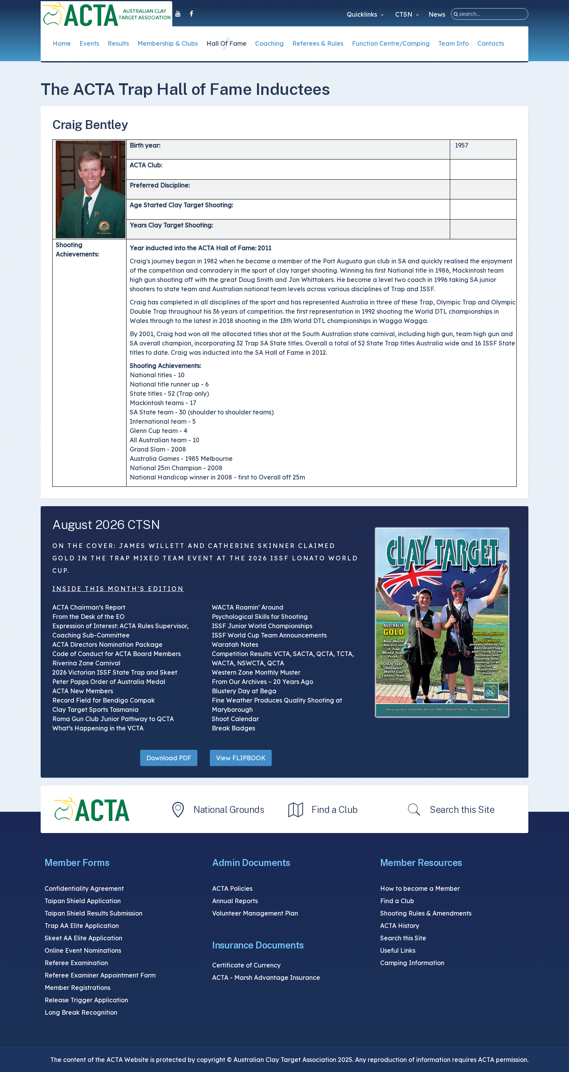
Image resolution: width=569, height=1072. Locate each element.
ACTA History (399, 925)
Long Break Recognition (81, 1012)
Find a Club (335, 809)
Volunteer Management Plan (255, 913)
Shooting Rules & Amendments (425, 913)
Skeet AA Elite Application (83, 938)
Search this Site (462, 809)
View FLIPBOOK (241, 758)
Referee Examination (76, 963)
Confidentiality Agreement (84, 888)
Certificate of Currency (246, 965)
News (436, 14)
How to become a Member (420, 888)
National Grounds (229, 809)
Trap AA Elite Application (82, 925)
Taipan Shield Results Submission (93, 913)
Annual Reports (235, 901)
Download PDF (168, 758)
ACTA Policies (232, 888)
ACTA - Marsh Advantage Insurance (266, 977)
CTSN (404, 14)
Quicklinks (363, 14)
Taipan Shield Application (83, 901)
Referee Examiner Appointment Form (100, 975)
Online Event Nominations (83, 950)
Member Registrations (77, 987)
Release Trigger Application (86, 1000)
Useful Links (397, 950)
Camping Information (412, 963)
